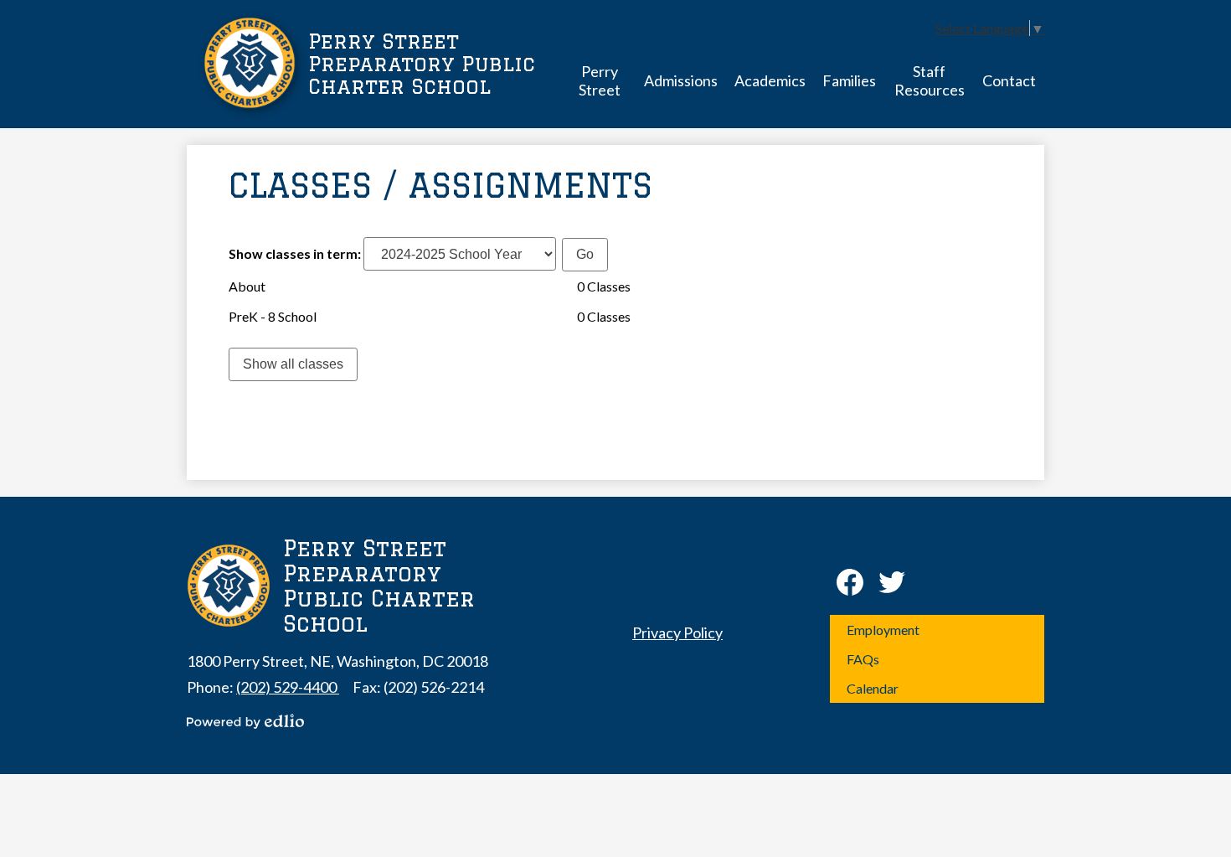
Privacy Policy (677, 632)
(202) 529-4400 (287, 687)
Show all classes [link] (293, 364)
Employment (883, 630)
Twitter (892, 582)
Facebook (850, 582)
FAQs (863, 659)
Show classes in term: (295, 253)
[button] (600, 80)
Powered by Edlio (245, 721)
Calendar (873, 688)
